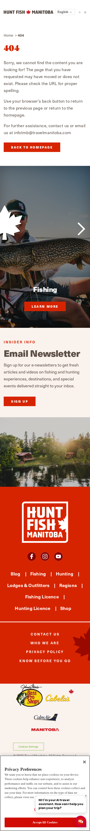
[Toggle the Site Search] (79, 12)
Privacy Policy (45, 651)
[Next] (81, 229)
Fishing (38, 573)
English (62, 12)
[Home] (28, 12)
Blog (16, 573)
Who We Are (45, 642)
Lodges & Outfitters (28, 585)
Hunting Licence (32, 608)
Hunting (64, 573)
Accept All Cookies (45, 822)
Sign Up (19, 401)
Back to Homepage (32, 147)
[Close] (84, 762)
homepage (14, 115)
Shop (66, 608)
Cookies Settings (28, 747)
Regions (68, 585)
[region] (45, 793)
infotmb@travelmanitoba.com (42, 132)
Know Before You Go (45, 660)
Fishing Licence (42, 596)
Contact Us (45, 634)
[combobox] (65, 12)
